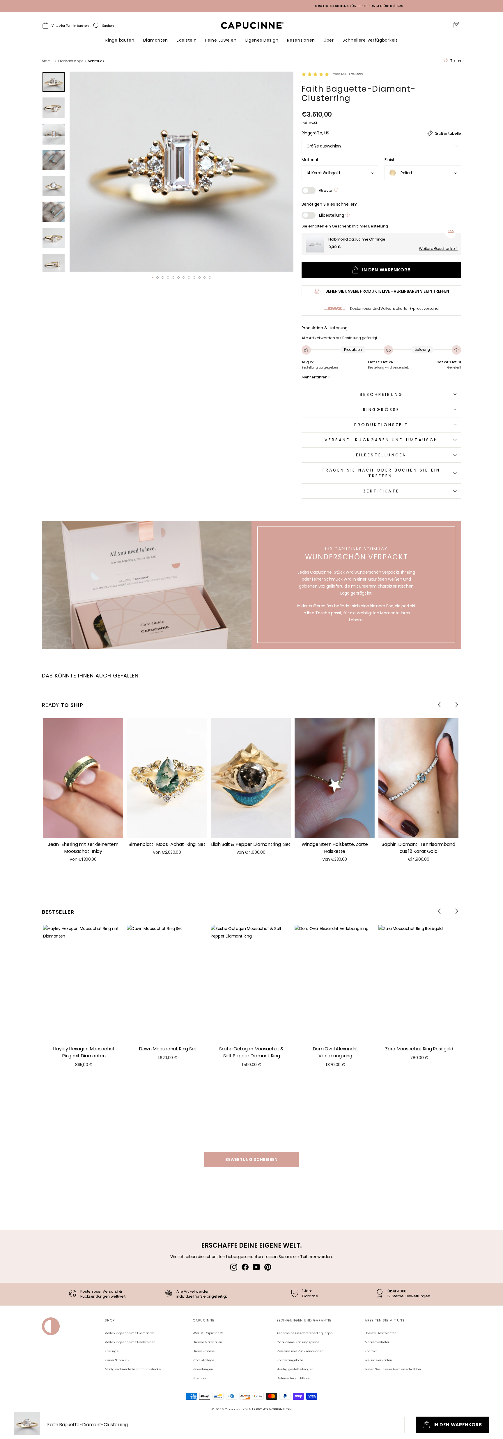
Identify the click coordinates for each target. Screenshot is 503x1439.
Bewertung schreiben (251, 1159)
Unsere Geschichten (380, 1333)
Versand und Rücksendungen (300, 1351)
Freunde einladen (378, 1360)
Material (310, 160)
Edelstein (186, 40)
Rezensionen (301, 40)
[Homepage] (257, 27)
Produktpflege (203, 1360)
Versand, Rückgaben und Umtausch (381, 440)
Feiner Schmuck (117, 1360)
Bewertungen (203, 1369)
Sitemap (199, 1378)
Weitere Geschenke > (438, 248)
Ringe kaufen (119, 40)
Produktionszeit (381, 425)
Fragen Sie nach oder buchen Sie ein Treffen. (381, 473)
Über (329, 40)
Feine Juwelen (220, 40)
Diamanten (155, 40)
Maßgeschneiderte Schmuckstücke (133, 1369)
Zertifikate (381, 491)
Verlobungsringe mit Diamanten (130, 1333)
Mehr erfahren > (316, 377)
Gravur (326, 190)
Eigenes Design (262, 40)
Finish (390, 160)
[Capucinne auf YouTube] (256, 1267)
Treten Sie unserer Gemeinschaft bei (393, 1369)
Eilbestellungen (381, 455)
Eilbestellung (332, 215)
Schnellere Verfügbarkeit (370, 40)
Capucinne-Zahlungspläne (298, 1342)
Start (45, 61)
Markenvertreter (377, 1342)
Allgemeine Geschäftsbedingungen (304, 1333)
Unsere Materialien (207, 1342)
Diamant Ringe (70, 61)
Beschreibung (381, 394)
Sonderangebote (290, 1360)
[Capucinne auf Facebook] (245, 1267)
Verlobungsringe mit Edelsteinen (130, 1342)
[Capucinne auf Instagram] (233, 1267)
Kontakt (371, 1351)
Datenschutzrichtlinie (293, 1378)
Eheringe (111, 1351)
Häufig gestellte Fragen (295, 1369)
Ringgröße (381, 409)
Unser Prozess (204, 1351)
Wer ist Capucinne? (208, 1333)
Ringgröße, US (315, 133)
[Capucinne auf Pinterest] (267, 1267)
